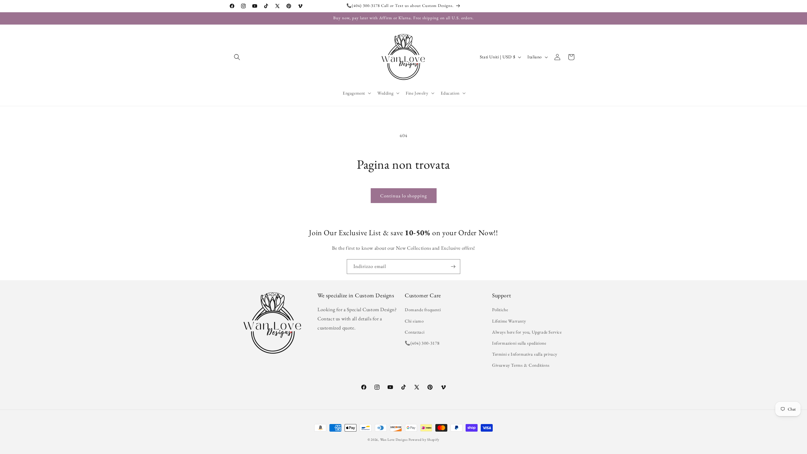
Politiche (500, 309)
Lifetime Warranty (509, 321)
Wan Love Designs (394, 439)
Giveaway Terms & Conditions (520, 365)
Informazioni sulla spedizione (519, 343)
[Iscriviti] (453, 266)
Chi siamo (414, 321)
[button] (237, 57)
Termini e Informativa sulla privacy (524, 354)
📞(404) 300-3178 (422, 343)
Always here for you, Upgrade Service (527, 332)
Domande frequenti (423, 309)
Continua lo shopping (403, 196)
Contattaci (415, 332)
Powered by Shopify (424, 439)
